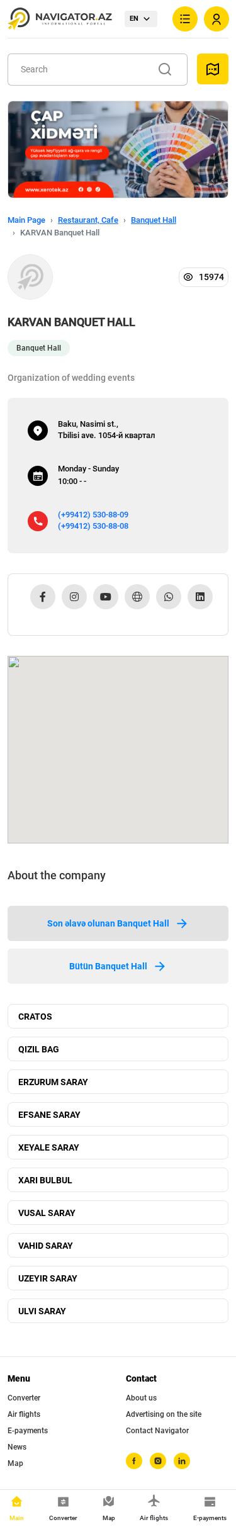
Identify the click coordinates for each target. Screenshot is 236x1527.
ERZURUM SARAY (53, 1082)
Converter (24, 1398)
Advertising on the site (163, 1414)
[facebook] (134, 1461)
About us (141, 1398)
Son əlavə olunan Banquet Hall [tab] (108, 923)
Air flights (24, 1414)
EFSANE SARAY (49, 1115)
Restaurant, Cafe (88, 220)
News (17, 1447)
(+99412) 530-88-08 (93, 526)
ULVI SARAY (42, 1311)
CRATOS (35, 1016)
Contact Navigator (157, 1430)
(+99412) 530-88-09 (93, 514)
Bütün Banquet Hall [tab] (108, 966)
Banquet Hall (153, 220)
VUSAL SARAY (47, 1213)
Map (15, 1463)
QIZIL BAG (38, 1049)
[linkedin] (182, 1461)
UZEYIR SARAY (47, 1278)
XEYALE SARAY (48, 1147)
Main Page (26, 220)
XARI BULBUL (45, 1180)
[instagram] (158, 1461)
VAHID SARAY (45, 1246)
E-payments (28, 1430)
